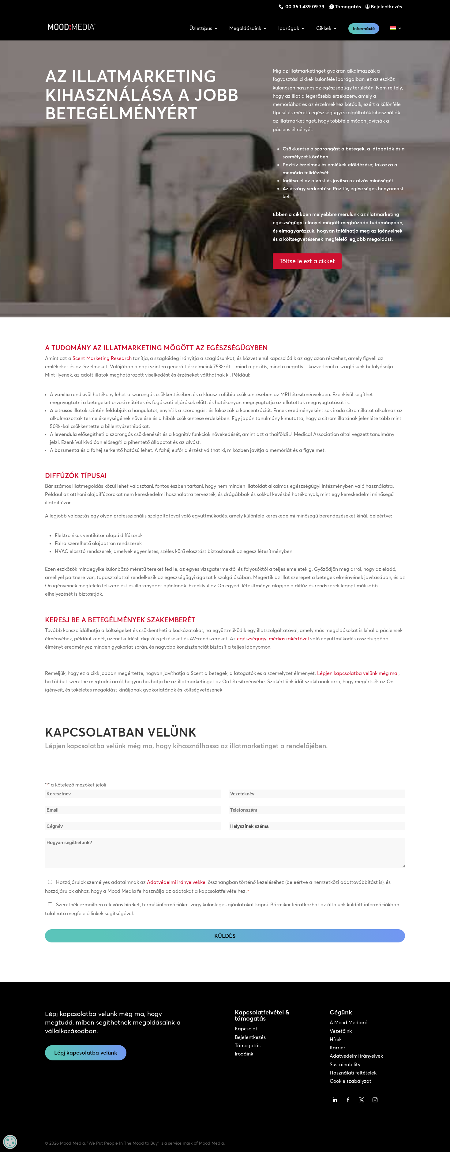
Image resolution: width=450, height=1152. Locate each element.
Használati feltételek (353, 1073)
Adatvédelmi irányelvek (356, 1056)
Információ (364, 28)
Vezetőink (341, 1031)
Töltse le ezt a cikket (307, 261)
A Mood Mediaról (349, 1022)
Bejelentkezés (386, 6)
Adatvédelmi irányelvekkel (177, 882)
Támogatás (348, 6)
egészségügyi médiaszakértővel (273, 638)
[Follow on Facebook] (348, 1100)
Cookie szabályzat (350, 1081)
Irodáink (244, 1054)
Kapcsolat (246, 1028)
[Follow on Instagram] (375, 1100)
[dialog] (10, 1142)
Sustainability (345, 1064)
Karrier (337, 1047)
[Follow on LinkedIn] (334, 1100)
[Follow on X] (361, 1100)
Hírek (336, 1039)
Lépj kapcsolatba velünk (85, 1052)
